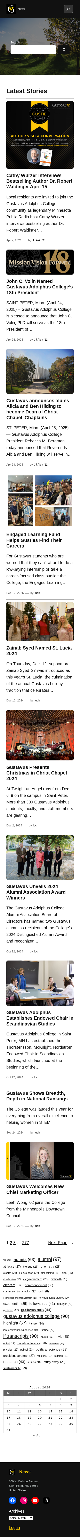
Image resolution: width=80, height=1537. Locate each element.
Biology (31, 1266)
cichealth (59, 1279)
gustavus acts (36, 1310)
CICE (67, 1272)
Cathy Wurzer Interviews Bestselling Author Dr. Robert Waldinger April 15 (39, 181)
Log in (14, 1527)
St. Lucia (34, 1362)
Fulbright (64, 1303)
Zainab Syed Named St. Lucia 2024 (39, 650)
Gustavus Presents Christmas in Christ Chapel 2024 (36, 773)
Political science (51, 1349)
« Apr (37, 1435)
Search (15, 42)
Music (47, 1336)
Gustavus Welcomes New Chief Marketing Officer (35, 1189)
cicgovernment (36, 1279)
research (14, 1362)
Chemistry (51, 1266)
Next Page (61, 1242)
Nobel (9, 1343)
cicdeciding (50, 1273)
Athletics (12, 1266)
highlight (15, 1323)
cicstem (13, 1285)
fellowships (42, 1304)
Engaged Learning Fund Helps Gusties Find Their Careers (34, 540)
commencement (39, 1285)
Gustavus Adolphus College (36, 1316)
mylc (62, 1336)
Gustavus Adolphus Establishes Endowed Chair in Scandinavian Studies (39, 1018)
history (36, 1323)
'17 (7, 1260)
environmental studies (54, 1297)
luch (37, 592)
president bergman (19, 1355)
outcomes (56, 1343)
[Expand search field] (68, 9)
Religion (61, 1355)
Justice (47, 1330)
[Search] (64, 49)
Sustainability (15, 1368)
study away (54, 1362)
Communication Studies (19, 1291)
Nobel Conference (32, 1343)
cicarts (10, 1273)
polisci (26, 1349)
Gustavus (11, 1310)
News (21, 9)
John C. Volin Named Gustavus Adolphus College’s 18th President (39, 287)
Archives (16, 1511)
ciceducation (12, 1279)
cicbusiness (29, 1272)
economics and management (20, 1298)
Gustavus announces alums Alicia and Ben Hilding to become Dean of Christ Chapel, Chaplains (37, 409)
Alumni (50, 1259)
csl (44, 1291)
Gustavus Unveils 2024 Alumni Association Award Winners (36, 892)
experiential (15, 1303)
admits (24, 1259)
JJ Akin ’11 (39, 240)
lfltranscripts (20, 1336)
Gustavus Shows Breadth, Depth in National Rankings (37, 1095)
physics (10, 1349)
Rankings (44, 1356)
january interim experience (21, 1330)
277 (25, 1242)
